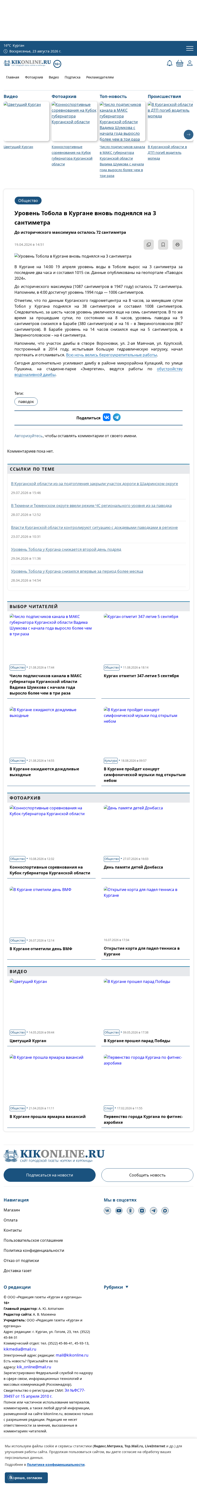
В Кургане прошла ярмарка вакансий (48, 1116)
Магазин (12, 1210)
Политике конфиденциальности (56, 1464)
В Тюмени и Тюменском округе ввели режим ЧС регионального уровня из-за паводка (91, 505)
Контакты (13, 1230)
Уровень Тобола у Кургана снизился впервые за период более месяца (77, 571)
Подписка (72, 77)
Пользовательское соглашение (33, 1240)
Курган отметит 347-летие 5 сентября (141, 675)
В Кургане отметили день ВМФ (41, 948)
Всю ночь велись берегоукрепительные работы (111, 354)
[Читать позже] (163, 245)
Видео (54, 77)
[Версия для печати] (177, 245)
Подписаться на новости (49, 1175)
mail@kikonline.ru (72, 1355)
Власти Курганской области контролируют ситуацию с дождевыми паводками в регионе (94, 527)
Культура (111, 761)
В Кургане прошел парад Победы (137, 1040)
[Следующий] (188, 134)
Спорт (109, 1108)
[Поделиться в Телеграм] (117, 418)
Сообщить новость (147, 1175)
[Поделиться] (149, 245)
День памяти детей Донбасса (133, 867)
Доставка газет (18, 1270)
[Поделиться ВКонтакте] (107, 417)
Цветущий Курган (28, 1040)
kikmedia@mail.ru (20, 1349)
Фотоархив (34, 77)
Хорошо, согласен (26, 1477)
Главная (12, 77)
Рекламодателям (100, 77)
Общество (28, 200)
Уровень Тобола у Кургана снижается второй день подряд (66, 549)
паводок (26, 401)
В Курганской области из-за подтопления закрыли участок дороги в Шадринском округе (94, 483)
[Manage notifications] (10, 1477)
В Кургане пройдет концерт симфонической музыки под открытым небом (145, 774)
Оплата (11, 1220)
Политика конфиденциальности (34, 1250)
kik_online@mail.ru (34, 1367)
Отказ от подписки (21, 1260)
